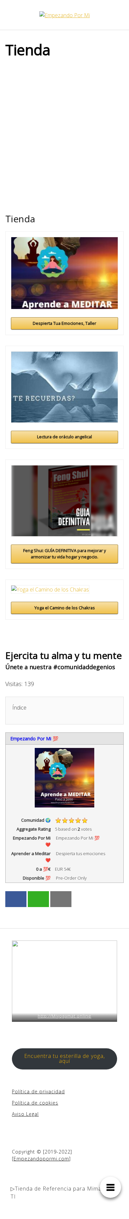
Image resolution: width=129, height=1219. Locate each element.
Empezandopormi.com (41, 1158)
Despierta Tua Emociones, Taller (64, 323)
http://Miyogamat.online (64, 1016)
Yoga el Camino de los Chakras (64, 608)
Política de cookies (35, 1103)
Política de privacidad (38, 1091)
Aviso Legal (25, 1114)
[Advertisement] (64, 131)
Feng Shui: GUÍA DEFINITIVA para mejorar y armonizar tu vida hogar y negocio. (64, 553)
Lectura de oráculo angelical (64, 437)
